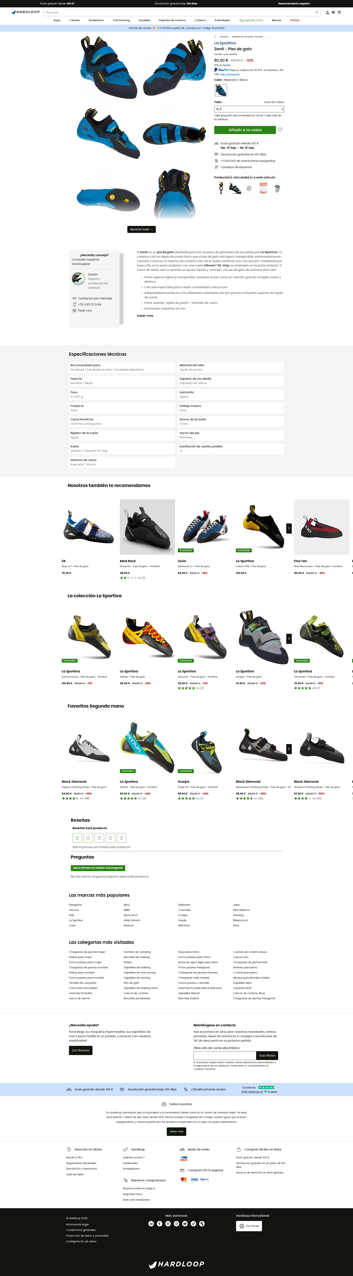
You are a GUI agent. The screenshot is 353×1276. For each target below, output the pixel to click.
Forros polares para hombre (86, 978)
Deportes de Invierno (172, 20)
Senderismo (96, 20)
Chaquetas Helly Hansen (194, 978)
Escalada (144, 20)
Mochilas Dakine (188, 998)
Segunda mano (253, 20)
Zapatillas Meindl (188, 993)
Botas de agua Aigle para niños (198, 962)
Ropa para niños (188, 952)
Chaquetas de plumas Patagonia (254, 998)
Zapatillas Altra (242, 983)
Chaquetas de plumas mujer (87, 952)
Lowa (72, 925)
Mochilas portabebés (137, 998)
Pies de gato (131, 983)
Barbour (129, 925)
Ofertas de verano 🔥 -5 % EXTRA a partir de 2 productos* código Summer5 (176, 28)
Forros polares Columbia (193, 983)
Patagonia (75, 905)
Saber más (145, 315)
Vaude (182, 920)
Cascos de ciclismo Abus (249, 993)
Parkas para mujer (80, 957)
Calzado (74, 20)
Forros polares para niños (194, 957)
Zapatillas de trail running (140, 972)
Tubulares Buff (242, 988)
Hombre (224, 37)
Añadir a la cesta (245, 130)
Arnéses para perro (245, 967)
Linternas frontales (80, 993)
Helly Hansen (132, 920)
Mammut (184, 925)
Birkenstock (240, 920)
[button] (108, 67)
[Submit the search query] (317, 13)
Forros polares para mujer (85, 962)
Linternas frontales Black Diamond (200, 988)
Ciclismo (200, 20)
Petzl (236, 925)
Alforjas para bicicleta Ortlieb (251, 978)
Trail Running (121, 20)
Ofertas (294, 20)
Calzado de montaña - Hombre (247, 37)
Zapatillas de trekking (137, 967)
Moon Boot (131, 915)
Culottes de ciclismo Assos (250, 952)
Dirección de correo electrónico (217, 1048)
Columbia (184, 910)
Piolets (128, 962)
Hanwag (238, 915)
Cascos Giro (241, 957)
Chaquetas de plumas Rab (250, 962)
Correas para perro (245, 972)
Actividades (222, 20)
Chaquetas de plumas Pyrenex (197, 972)
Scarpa (182, 915)
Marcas (276, 20)
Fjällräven (184, 905)
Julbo (236, 905)
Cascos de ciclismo (136, 993)
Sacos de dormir (79, 998)
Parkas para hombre (82, 972)
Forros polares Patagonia (194, 967)
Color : (230, 79)
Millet (127, 910)
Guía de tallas (274, 102)
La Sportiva (225, 43)
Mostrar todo (139, 229)
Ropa (57, 20)
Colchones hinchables (83, 988)
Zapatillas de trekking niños (141, 988)
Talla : (218, 102)
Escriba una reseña (225, 54)
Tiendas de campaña (82, 983)
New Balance (241, 910)
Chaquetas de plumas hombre (88, 967)
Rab (71, 915)
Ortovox (74, 910)
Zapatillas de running (137, 978)
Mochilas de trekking (137, 957)
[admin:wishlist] (280, 130)
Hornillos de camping (137, 952)
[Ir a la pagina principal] (217, 36)
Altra (126, 905)
